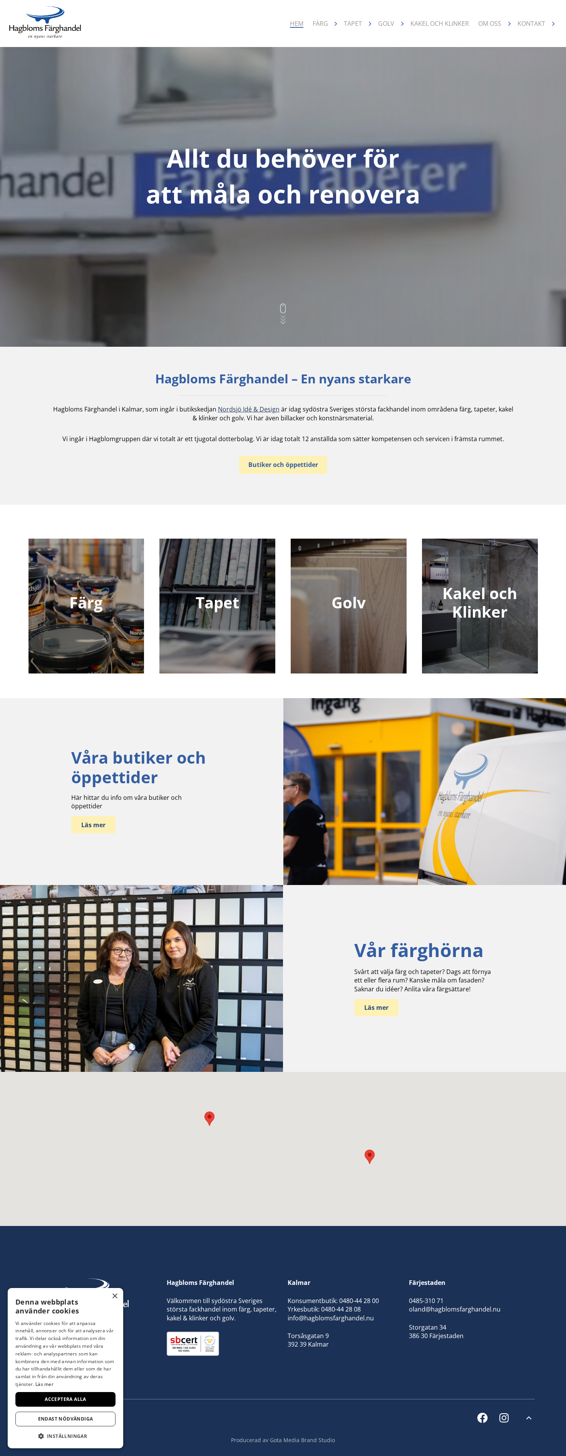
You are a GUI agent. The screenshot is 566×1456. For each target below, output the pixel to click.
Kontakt (531, 23)
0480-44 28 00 (359, 1300)
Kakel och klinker (439, 23)
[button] (370, 1157)
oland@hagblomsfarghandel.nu (455, 1309)
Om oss (489, 23)
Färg (320, 23)
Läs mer (44, 1384)
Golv (386, 23)
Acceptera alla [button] (65, 1399)
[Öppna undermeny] (336, 24)
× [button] (114, 1296)
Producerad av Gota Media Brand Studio (283, 1440)
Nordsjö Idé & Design (249, 409)
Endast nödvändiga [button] (65, 1419)
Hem (296, 23)
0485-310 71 (426, 1300)
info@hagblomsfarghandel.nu (331, 1318)
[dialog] (65, 1368)
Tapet (353, 23)
